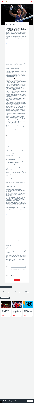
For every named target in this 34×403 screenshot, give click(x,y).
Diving (12, 268)
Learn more (14, 401)
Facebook (11, 275)
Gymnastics (16, 268)
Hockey (20, 268)
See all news (17, 279)
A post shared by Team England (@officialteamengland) (13, 80)
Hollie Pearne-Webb (14, 269)
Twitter (13, 275)
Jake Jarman (20, 269)
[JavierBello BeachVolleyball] (6, 292)
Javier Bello (24, 269)
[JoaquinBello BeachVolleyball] (17, 292)
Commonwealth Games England (5, 2)
